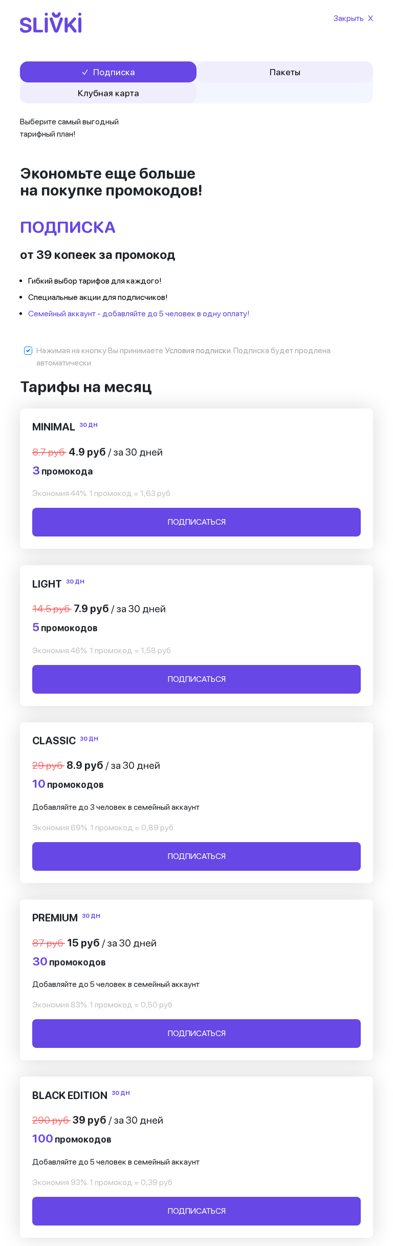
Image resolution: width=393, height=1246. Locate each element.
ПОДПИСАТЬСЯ (197, 522)
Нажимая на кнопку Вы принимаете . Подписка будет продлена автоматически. (183, 357)
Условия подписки (198, 350)
